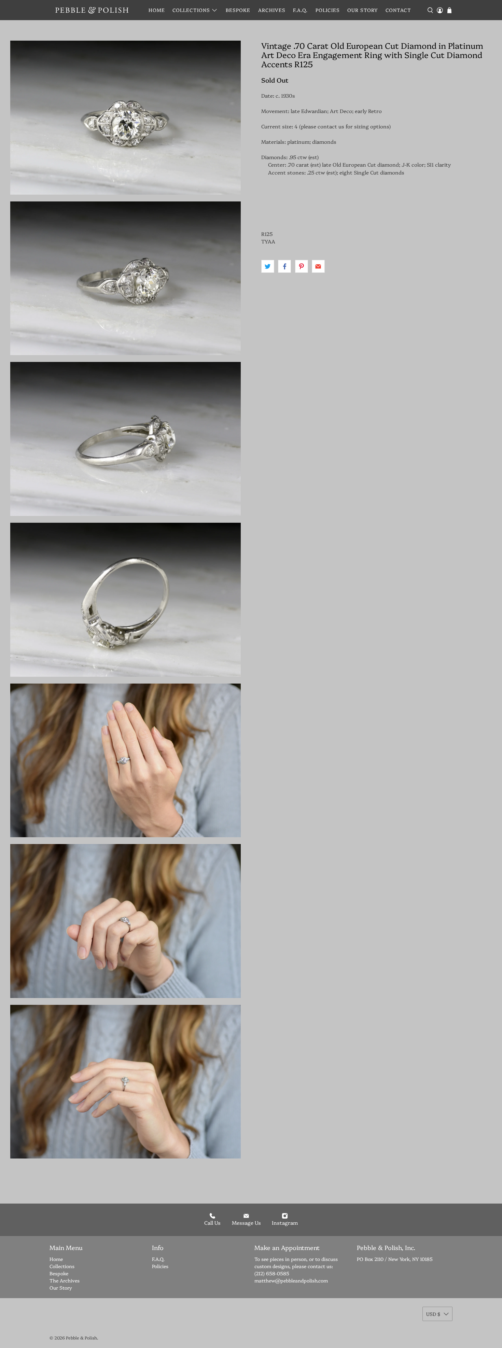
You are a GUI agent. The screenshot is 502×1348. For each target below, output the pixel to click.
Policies (328, 9)
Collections (191, 9)
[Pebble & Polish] (91, 10)
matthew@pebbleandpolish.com (291, 1280)
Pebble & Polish (81, 1337)
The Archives (65, 1280)
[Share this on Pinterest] (301, 266)
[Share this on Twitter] (267, 266)
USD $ (433, 1313)
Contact (398, 9)
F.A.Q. (300, 9)
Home (157, 9)
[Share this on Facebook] (284, 266)
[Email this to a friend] (318, 266)
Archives (271, 9)
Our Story (362, 9)
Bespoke (238, 9)
